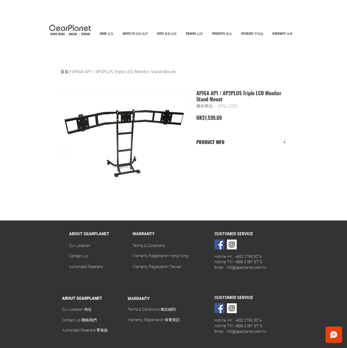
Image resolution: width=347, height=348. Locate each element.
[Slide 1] (173, 272)
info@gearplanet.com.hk (246, 267)
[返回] (1, 252)
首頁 (64, 71)
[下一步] (346, 252)
